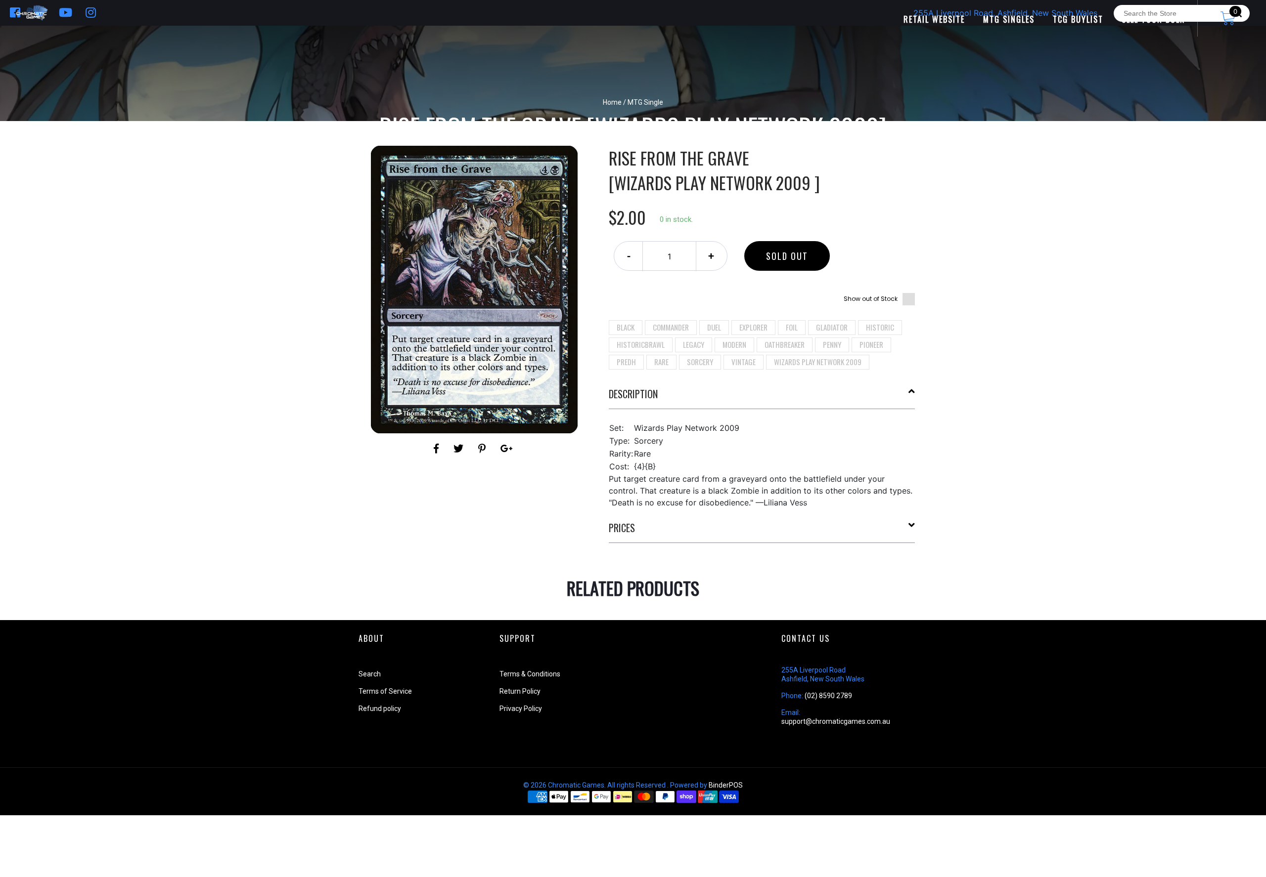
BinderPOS (726, 785)
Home (612, 102)
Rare (661, 361)
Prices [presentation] (622, 527)
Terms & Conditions (529, 674)
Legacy (693, 344)
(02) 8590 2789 (828, 696)
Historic (880, 327)
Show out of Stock (871, 298)
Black (625, 327)
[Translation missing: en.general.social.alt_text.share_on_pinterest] (483, 449)
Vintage (743, 361)
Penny (832, 344)
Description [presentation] (633, 393)
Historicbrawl (641, 344)
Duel (714, 327)
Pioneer (871, 344)
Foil (792, 327)
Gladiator (832, 327)
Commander (671, 327)
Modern (734, 344)
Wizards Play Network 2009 (817, 361)
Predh (626, 361)
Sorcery (700, 361)
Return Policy (520, 691)
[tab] (762, 397)
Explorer (753, 327)
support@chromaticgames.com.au (835, 721)
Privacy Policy (520, 708)
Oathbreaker (785, 344)
